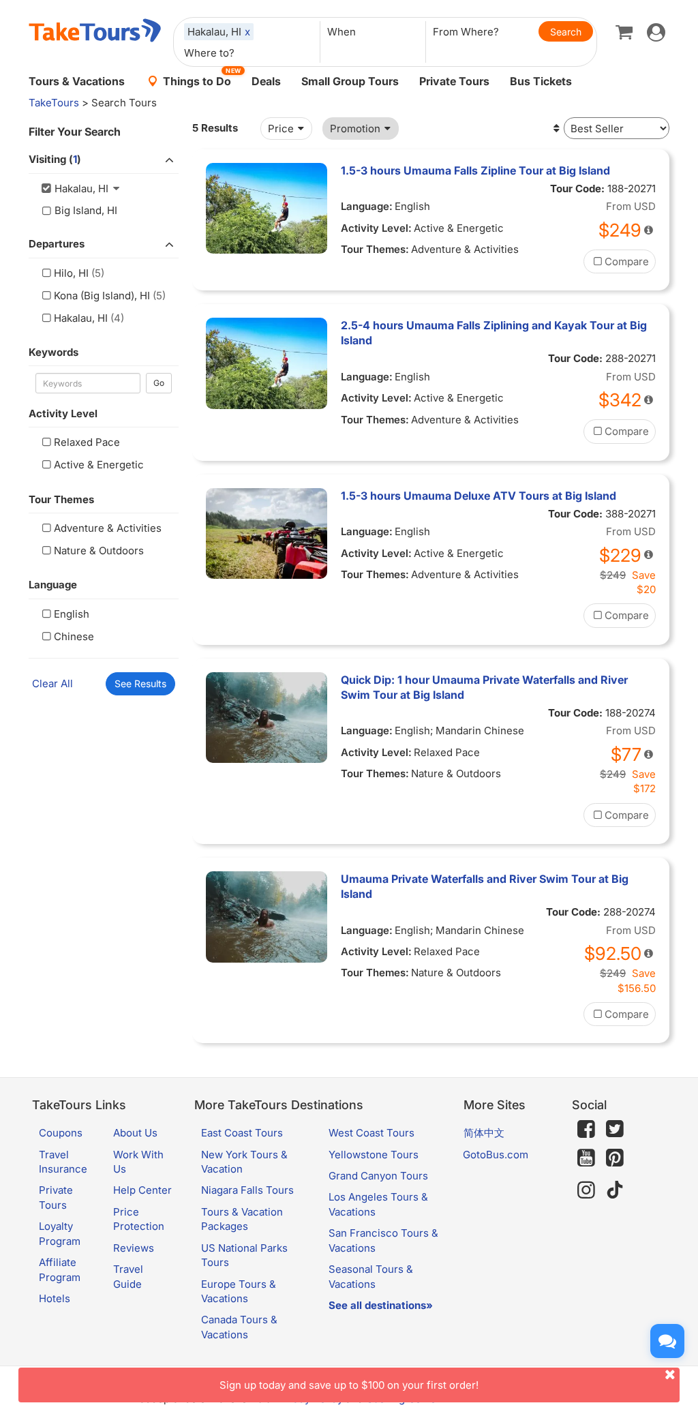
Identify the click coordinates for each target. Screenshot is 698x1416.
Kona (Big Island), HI (102, 295)
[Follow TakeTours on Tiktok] (615, 1190)
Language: (367, 206)
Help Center (142, 1190)
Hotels (54, 1298)
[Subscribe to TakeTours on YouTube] (586, 1158)
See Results (140, 683)
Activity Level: (376, 228)
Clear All (52, 683)
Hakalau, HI (81, 318)
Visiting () (55, 159)
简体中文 (484, 1132)
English (71, 613)
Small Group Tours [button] (350, 81)
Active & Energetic (99, 464)
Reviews (133, 1247)
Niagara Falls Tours (247, 1190)
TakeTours (54, 102)
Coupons (60, 1132)
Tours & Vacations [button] (77, 81)
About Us (135, 1132)
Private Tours (454, 81)
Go (158, 383)
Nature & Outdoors (99, 550)
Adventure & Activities (108, 528)
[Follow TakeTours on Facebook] (586, 1129)
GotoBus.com (495, 1154)
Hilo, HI (71, 273)
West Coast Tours (371, 1132)
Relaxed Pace (87, 442)
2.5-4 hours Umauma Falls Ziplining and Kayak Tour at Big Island (494, 332)
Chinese (74, 636)
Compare (627, 261)
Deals (266, 81)
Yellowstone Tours (374, 1154)
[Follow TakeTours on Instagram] (586, 1190)
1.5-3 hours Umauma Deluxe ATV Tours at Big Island (478, 495)
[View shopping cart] (624, 31)
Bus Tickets (541, 81)
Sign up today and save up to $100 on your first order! (349, 1385)
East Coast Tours (242, 1132)
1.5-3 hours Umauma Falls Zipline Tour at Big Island (475, 170)
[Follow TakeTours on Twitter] (615, 1129)
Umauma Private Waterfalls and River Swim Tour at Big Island (484, 886)
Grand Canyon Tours (378, 1175)
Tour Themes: (375, 249)
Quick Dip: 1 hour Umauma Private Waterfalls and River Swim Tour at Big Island (484, 687)
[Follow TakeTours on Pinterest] (615, 1158)
